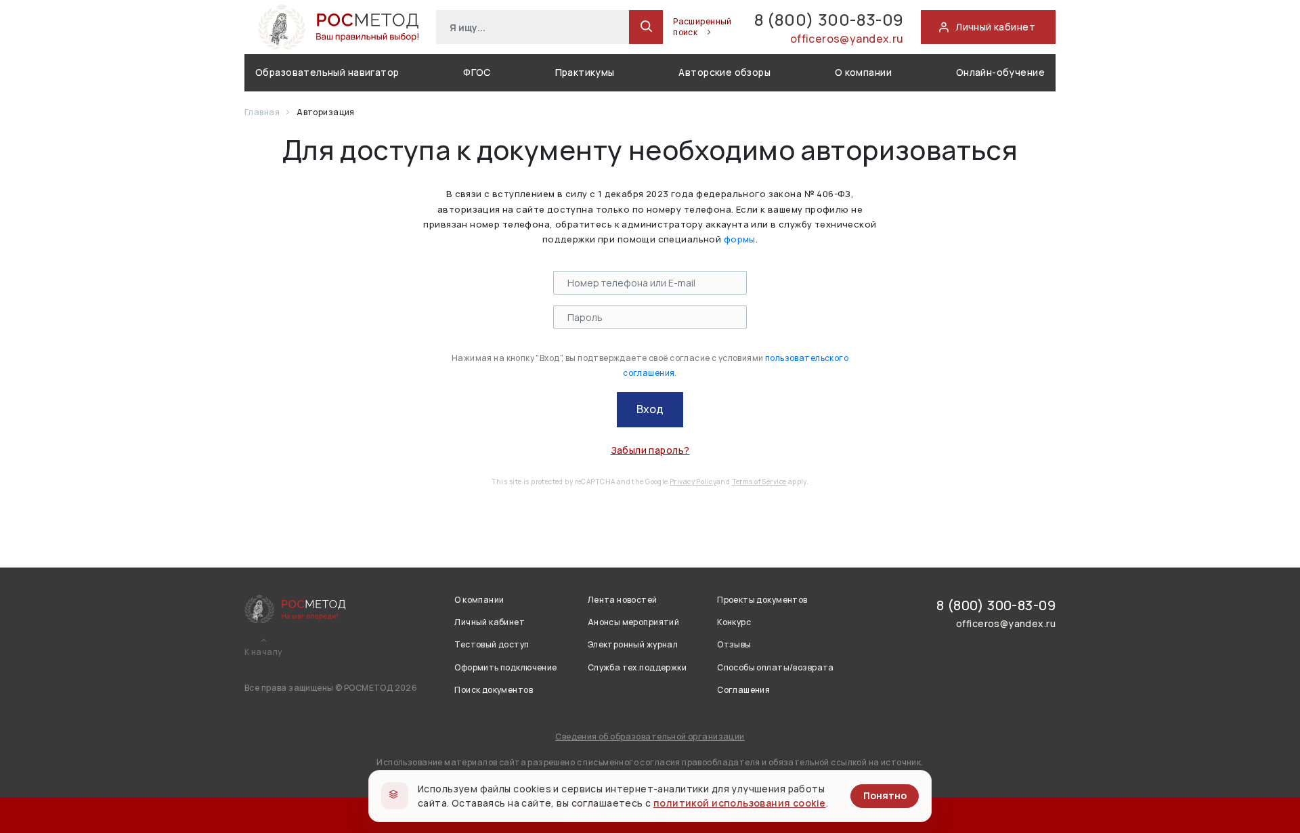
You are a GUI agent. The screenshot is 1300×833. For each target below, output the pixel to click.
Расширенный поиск (702, 27)
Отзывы (734, 644)
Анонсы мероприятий (634, 622)
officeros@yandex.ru (847, 38)
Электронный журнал (633, 644)
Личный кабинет (489, 622)
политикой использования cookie (739, 802)
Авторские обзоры (724, 72)
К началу (263, 652)
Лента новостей (622, 599)
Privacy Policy (693, 481)
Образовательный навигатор (327, 72)
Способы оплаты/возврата (775, 667)
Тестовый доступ (491, 644)
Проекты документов (762, 599)
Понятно (885, 795)
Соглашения (743, 690)
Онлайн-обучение (1000, 72)
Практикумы (585, 72)
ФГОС (477, 72)
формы (740, 239)
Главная (262, 112)
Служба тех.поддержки (637, 667)
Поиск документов (493, 690)
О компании (863, 72)
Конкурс (734, 622)
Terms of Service (759, 481)
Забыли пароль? (650, 450)
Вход (650, 409)
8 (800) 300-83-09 (829, 19)
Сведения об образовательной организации (649, 736)
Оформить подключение (505, 667)
